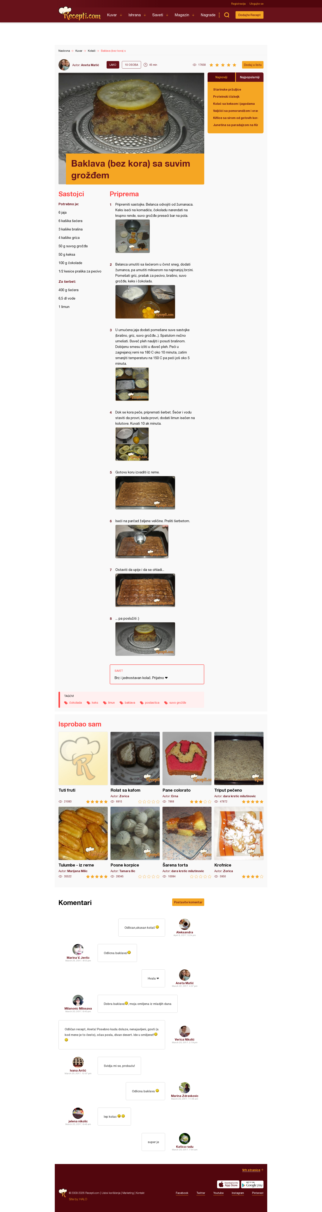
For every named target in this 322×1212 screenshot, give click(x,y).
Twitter (200, 1192)
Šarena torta (187, 842)
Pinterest (257, 1192)
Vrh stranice (251, 1170)
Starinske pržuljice (227, 89)
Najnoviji (221, 77)
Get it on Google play (252, 1184)
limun (111, 702)
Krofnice (238, 842)
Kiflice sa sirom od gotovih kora (235, 118)
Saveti (157, 15)
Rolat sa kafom (135, 767)
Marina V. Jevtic (78, 957)
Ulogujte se (256, 3)
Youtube (218, 1192)
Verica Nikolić (185, 1039)
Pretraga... (226, 15)
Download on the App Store (228, 1184)
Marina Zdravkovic (184, 1096)
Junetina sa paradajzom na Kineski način (235, 125)
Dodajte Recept (249, 15)
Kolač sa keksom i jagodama (234, 103)
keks (95, 702)
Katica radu (184, 1146)
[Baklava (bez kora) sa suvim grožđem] (155, 236)
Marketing (128, 1192)
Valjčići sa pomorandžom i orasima (235, 110)
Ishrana (134, 15)
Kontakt (140, 1192)
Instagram (238, 1192)
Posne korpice (135, 842)
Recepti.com (80, 13)
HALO (83, 1199)
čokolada (75, 702)
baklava (130, 702)
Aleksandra (184, 932)
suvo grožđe (177, 702)
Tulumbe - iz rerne (83, 842)
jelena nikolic (78, 1121)
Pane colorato (187, 767)
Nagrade (208, 15)
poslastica (152, 702)
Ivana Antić (78, 1070)
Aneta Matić (90, 65)
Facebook (182, 1192)
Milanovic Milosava (78, 1008)
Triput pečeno (238, 767)
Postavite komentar (188, 902)
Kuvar (112, 15)
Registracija (238, 3)
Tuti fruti (83, 767)
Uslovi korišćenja (111, 1192)
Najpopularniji (250, 77)
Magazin (182, 15)
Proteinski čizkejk (226, 96)
